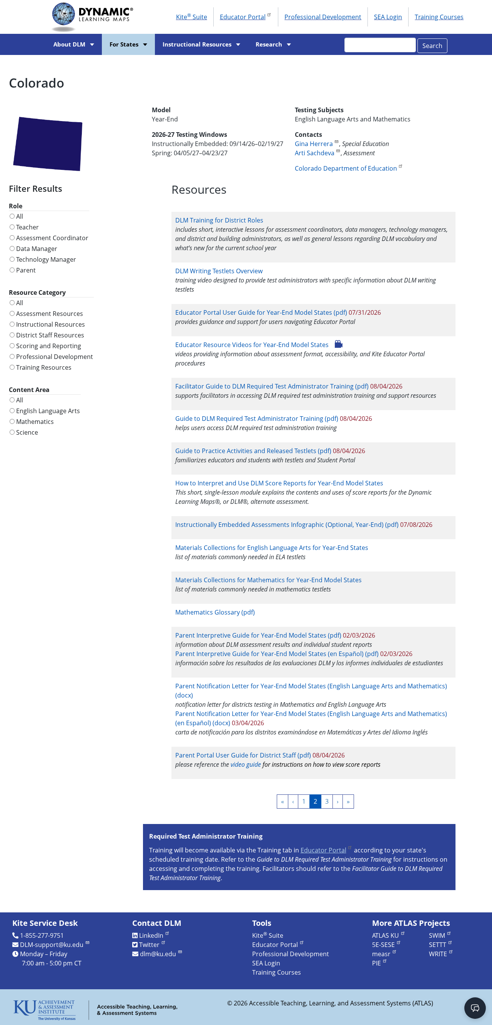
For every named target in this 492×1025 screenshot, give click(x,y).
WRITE (438, 954)
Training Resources (43, 367)
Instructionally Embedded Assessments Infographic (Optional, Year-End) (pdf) (287, 524)
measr (381, 954)
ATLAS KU (385, 935)
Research (269, 44)
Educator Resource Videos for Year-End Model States (252, 345)
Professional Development (322, 17)
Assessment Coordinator (52, 238)
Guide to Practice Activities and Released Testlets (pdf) (253, 451)
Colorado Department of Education (346, 168)
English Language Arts (48, 411)
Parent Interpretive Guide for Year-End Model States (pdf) (258, 635)
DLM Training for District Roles (219, 220)
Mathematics (35, 421)
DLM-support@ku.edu (51, 944)
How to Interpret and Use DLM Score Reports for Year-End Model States (280, 483)
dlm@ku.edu (158, 954)
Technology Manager (46, 259)
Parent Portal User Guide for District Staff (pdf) (243, 755)
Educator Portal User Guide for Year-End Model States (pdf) (261, 312)
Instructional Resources (197, 44)
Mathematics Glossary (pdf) (215, 612)
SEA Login (388, 17)
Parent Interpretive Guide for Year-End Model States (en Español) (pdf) (277, 654)
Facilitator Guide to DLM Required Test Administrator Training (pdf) (272, 386)
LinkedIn (151, 935)
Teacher (27, 227)
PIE (376, 963)
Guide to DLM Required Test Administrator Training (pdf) (256, 418)
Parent (26, 270)
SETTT (437, 944)
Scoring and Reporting (48, 346)
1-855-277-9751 (42, 935)
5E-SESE (383, 944)
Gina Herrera (314, 144)
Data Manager (36, 248)
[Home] (94, 17)
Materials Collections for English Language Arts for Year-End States (271, 547)
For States (124, 44)
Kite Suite (191, 16)
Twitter (149, 944)
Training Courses (439, 17)
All (19, 216)
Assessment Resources (49, 313)
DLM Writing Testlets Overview (219, 271)
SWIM (437, 935)
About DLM (69, 44)
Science (27, 432)
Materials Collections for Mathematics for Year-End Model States (268, 580)
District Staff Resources (50, 335)
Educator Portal (243, 17)
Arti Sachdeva (314, 153)
